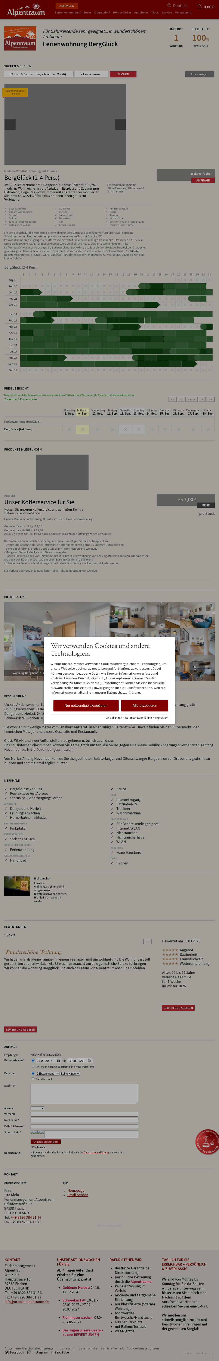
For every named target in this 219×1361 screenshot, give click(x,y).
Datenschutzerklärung (138, 718)
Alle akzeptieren (145, 705)
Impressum (161, 718)
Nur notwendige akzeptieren (86, 705)
